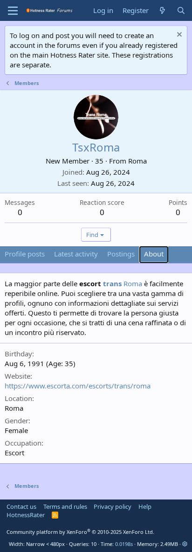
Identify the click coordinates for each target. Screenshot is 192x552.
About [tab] (154, 253)
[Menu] (13, 10)
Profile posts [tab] (25, 253)
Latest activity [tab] (76, 253)
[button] (184, 543)
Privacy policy (112, 506)
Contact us (21, 506)
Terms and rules (65, 506)
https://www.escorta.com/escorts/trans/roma (78, 385)
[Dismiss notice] (178, 35)
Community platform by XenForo (80, 531)
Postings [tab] (121, 253)
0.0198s (124, 543)
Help (144, 506)
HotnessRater (26, 515)
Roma (137, 160)
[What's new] (162, 10)
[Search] (181, 10)
